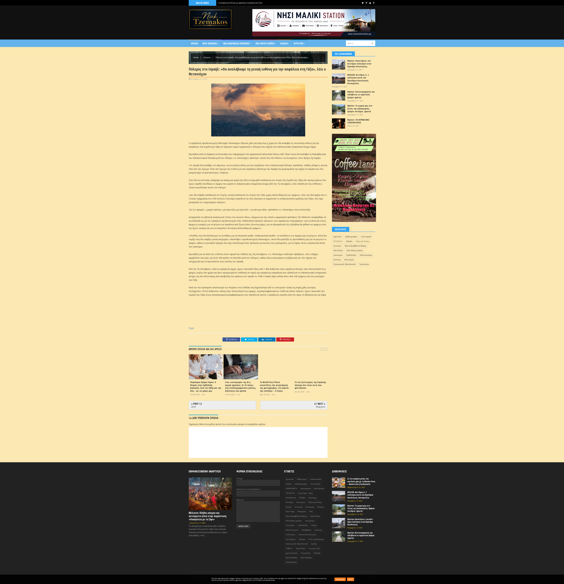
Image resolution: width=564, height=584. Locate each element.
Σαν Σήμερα (291, 539)
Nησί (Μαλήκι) (291, 557)
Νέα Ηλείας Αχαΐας (355, 250)
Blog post (320, 406)
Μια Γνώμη (290, 511)
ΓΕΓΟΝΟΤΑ (338, 241)
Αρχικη (194, 43)
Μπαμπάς (302, 511)
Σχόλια (314, 544)
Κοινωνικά (310, 507)
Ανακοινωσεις (316, 479)
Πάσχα (314, 525)
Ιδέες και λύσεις (362, 241)
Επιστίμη (289, 502)
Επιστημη (313, 497)
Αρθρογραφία (351, 236)
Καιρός (289, 507)
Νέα (311, 511)
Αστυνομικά (366, 236)
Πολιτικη (337, 259)
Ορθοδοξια (351, 255)
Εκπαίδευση (291, 497)
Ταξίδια (289, 548)
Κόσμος (207, 57)
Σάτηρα (302, 539)
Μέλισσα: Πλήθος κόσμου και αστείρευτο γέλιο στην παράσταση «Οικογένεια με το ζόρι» (207, 516)
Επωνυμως (300, 502)
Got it (350, 579)
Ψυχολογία (305, 553)
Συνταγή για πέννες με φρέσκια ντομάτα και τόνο (240, 2)
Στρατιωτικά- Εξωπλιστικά (344, 264)
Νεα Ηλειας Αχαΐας (265, 43)
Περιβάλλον (306, 530)
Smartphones (291, 562)
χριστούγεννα (292, 553)
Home (196, 57)
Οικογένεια (309, 521)
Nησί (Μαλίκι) (306, 557)
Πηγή (191, 328)
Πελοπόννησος (366, 255)
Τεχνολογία (364, 264)
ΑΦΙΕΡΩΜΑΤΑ (291, 488)
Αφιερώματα (305, 488)
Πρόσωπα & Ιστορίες (307, 534)
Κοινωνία (337, 246)
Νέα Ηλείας (338, 250)
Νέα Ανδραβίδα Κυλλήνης (355, 246)
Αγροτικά (298, 43)
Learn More (340, 579)
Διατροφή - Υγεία (305, 493)
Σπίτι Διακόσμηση (316, 539)
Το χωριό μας (314, 548)
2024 (193, 406)
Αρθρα (289, 484)
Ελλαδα (284, 43)
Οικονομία (337, 255)
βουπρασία (319, 488)
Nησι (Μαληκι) (210, 43)
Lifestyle (317, 553)
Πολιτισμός (349, 259)
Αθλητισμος (302, 479)
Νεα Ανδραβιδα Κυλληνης (236, 43)
